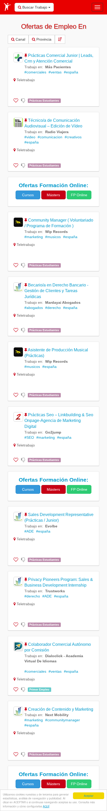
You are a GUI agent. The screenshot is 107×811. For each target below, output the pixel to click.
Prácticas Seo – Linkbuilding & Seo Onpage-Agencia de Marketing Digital (58, 421)
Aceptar (88, 796)
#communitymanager (62, 720)
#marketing (33, 237)
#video (29, 137)
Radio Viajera (57, 132)
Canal (20, 39)
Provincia (43, 39)
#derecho (53, 308)
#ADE (29, 531)
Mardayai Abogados (63, 302)
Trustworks (55, 591)
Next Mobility (57, 715)
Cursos (28, 195)
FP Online (79, 195)
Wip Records (56, 232)
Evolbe (51, 526)
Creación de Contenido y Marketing (60, 709)
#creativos (73, 137)
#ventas (55, 72)
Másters (53, 195)
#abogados (33, 308)
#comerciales (35, 72)
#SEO (29, 437)
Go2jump (53, 432)
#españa (71, 72)
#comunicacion (50, 137)
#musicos (53, 237)
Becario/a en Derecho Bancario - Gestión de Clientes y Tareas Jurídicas (56, 291)
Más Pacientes (58, 67)
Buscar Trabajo (34, 7)
